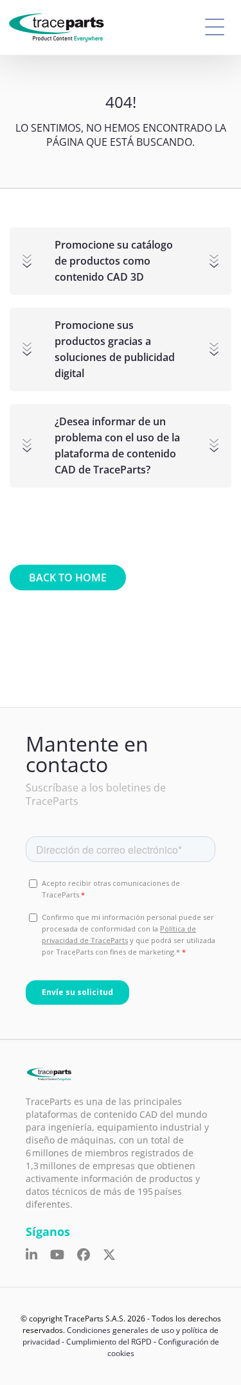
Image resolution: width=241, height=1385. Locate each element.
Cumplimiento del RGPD (109, 1341)
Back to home (68, 577)
